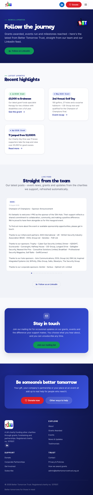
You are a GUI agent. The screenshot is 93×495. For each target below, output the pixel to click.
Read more (14, 148)
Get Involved (10, 466)
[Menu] (85, 4)
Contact (51, 457)
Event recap (58, 115)
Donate (75, 5)
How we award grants (57, 466)
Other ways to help (59, 400)
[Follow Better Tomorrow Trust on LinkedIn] (61, 4)
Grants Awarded (55, 430)
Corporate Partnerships (15, 462)
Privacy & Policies (56, 462)
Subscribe (9, 471)
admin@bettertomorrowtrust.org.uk (63, 471)
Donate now (34, 400)
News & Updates (55, 439)
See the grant (15, 112)
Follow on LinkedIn (21, 51)
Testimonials (53, 443)
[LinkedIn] (7, 445)
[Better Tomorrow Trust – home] (8, 5)
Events (51, 435)
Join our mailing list (46, 345)
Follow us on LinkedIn (48, 284)
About (51, 426)
